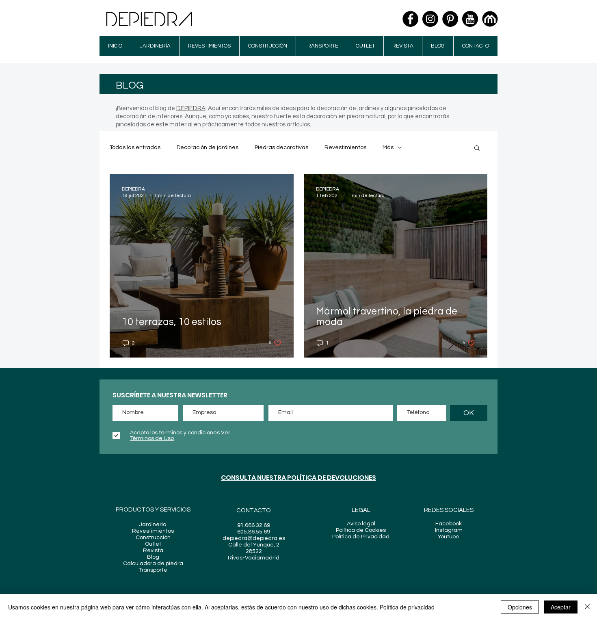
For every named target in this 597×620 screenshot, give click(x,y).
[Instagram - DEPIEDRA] (430, 19)
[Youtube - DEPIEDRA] (470, 19)
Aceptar (561, 607)
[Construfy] (490, 19)
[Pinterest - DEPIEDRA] (450, 19)
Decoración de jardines (207, 147)
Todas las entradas (135, 147)
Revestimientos (345, 147)
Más (388, 147)
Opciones (520, 607)
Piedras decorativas (281, 147)
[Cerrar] (587, 606)
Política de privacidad (407, 607)
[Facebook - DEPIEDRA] (410, 19)
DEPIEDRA (190, 108)
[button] (477, 148)
